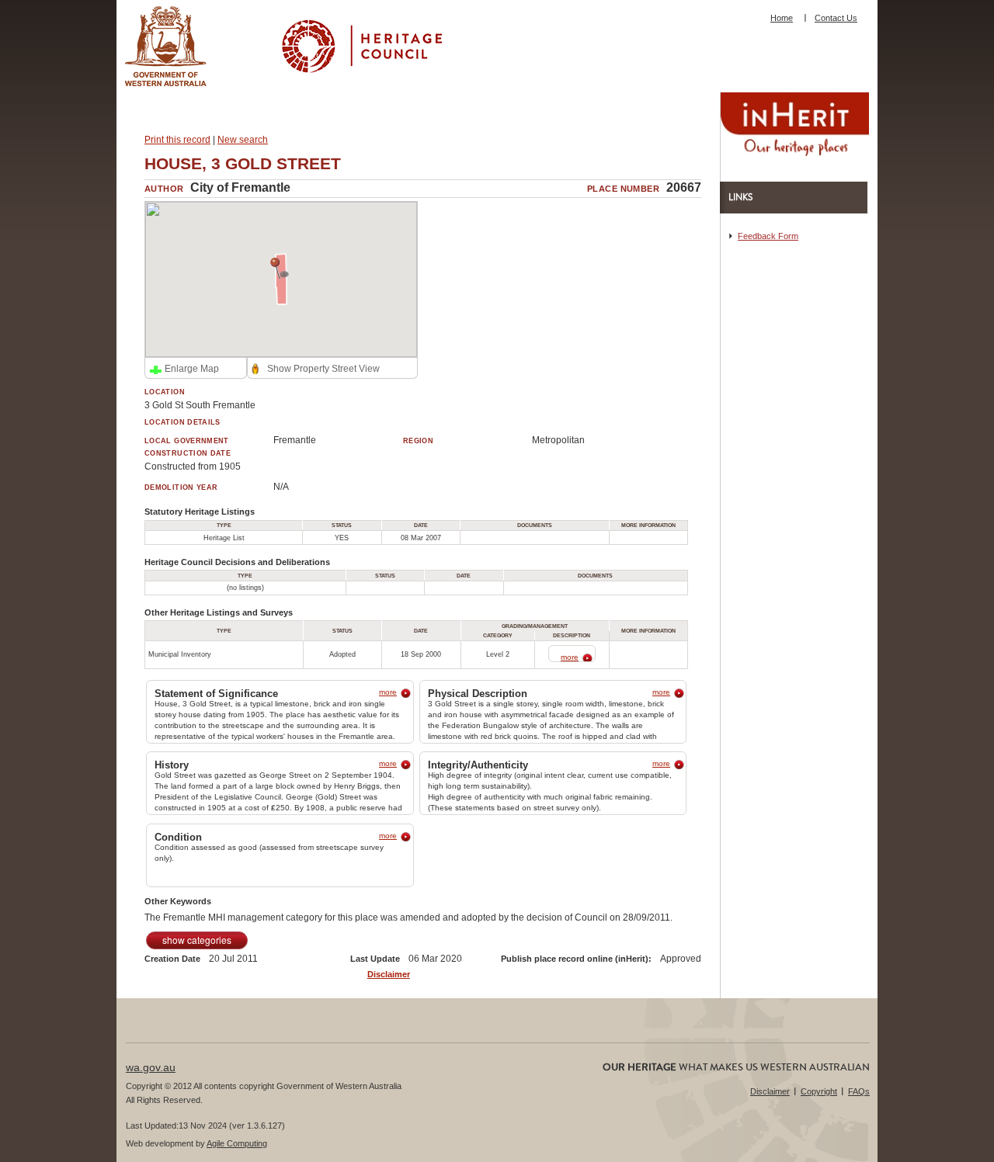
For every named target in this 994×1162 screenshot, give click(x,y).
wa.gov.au (151, 1067)
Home (781, 18)
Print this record (177, 139)
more (570, 657)
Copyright (819, 1091)
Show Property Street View (323, 368)
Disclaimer (388, 974)
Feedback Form (768, 236)
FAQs (859, 1091)
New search (242, 139)
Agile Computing (237, 1143)
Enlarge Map (192, 368)
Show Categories (196, 939)
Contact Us (836, 18)
